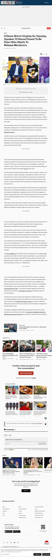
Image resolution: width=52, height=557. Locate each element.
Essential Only (46, 554)
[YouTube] (14, 542)
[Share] (46, 54)
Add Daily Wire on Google (27, 92)
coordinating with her (25, 291)
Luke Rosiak (6, 48)
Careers (20, 513)
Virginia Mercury (12, 253)
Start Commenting (26, 373)
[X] (7, 542)
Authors (20, 511)
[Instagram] (11, 542)
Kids (3, 515)
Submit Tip (26, 490)
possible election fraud (11, 288)
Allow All (37, 554)
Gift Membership (22, 517)
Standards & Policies (39, 515)
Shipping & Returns (39, 513)
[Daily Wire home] (26, 28)
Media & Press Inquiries (40, 511)
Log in (34, 378)
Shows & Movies (6, 508)
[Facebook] (4, 542)
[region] (26, 552)
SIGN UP (48, 28)
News (4, 506)
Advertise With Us (22, 508)
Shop (4, 513)
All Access (5, 511)
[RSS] (18, 542)
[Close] (50, 549)
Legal (36, 508)
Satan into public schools (24, 301)
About (20, 506)
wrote (25, 168)
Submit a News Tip (39, 517)
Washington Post (9, 132)
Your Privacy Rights (39, 506)
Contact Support (22, 515)
